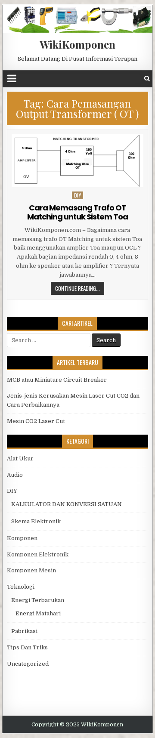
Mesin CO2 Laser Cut (36, 421)
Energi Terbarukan (37, 600)
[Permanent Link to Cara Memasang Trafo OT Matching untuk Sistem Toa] (78, 160)
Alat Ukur (20, 458)
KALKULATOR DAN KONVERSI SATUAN (66, 504)
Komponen (22, 538)
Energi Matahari (38, 613)
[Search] (147, 78)
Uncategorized (28, 664)
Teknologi (20, 587)
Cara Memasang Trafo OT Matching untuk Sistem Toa (77, 212)
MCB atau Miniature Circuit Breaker (57, 380)
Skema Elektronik (36, 521)
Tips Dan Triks (27, 647)
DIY (77, 195)
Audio (15, 475)
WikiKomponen (77, 44)
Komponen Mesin (31, 570)
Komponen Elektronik (37, 554)
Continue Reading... (77, 288)
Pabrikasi (24, 631)
